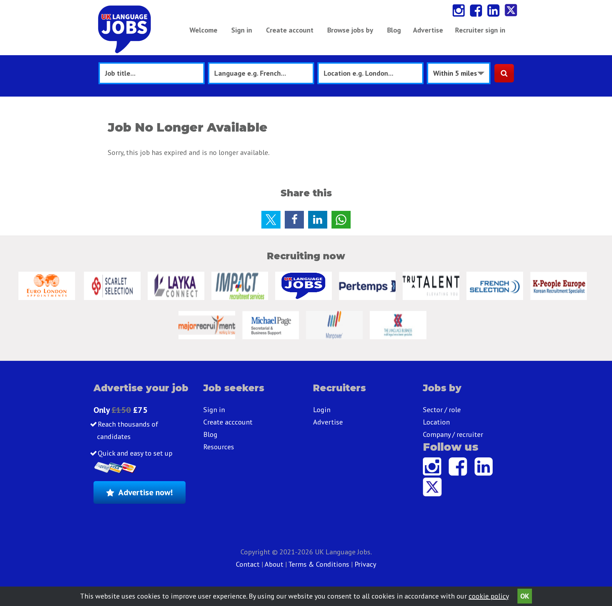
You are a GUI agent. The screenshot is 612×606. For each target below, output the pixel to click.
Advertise (428, 30)
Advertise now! (145, 492)
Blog (394, 30)
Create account (289, 30)
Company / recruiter (453, 434)
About (274, 564)
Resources (218, 446)
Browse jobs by (350, 30)
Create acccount (228, 422)
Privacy (365, 564)
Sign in (241, 30)
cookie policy (489, 596)
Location (436, 422)
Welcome (203, 30)
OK (524, 596)
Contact (248, 564)
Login (321, 409)
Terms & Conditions (318, 564)
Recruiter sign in (480, 30)
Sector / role (442, 409)
